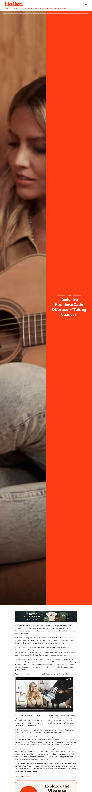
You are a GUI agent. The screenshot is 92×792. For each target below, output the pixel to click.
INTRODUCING (26, 8)
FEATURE (15, 8)
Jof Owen (70, 319)
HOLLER (7, 8)
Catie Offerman (26, 625)
